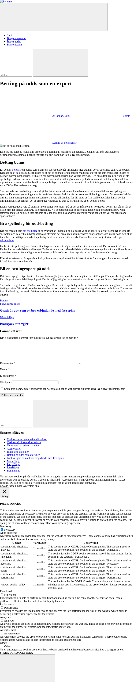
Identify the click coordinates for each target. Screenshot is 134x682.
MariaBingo (13, 461)
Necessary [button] (5, 526)
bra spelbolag (30, 230)
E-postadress (8, 375)
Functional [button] (6, 591)
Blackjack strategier (18, 451)
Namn (4, 369)
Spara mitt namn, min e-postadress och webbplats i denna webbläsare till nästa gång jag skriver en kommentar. (64, 388)
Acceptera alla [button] (31, 485)
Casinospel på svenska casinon (24, 442)
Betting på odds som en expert (23, 454)
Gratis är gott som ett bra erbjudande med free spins (35, 458)
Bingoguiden (14, 41)
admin (126, 115)
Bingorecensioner (16, 38)
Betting (4, 300)
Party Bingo (13, 464)
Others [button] (3, 642)
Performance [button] (7, 604)
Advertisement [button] (8, 630)
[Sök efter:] (16, 74)
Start (9, 35)
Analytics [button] (5, 617)
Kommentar (7, 363)
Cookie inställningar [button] (11, 485)
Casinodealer (14, 448)
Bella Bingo (13, 470)
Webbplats (6, 382)
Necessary (10, 529)
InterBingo (13, 467)
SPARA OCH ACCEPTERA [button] (16, 652)
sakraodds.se (7, 240)
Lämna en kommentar (64, 142)
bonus (15, 169)
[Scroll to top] (27, 668)
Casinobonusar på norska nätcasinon (27, 439)
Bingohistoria (14, 44)
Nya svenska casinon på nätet (23, 445)
